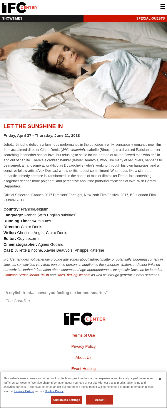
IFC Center (36, 7)
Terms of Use (83, 335)
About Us (83, 357)
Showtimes (12, 18)
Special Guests (150, 18)
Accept (99, 399)
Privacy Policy (83, 346)
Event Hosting (83, 368)
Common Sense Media (21, 275)
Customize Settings (66, 399)
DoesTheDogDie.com (73, 275)
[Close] (160, 379)
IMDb (45, 275)
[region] (83, 390)
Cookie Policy (54, 391)
